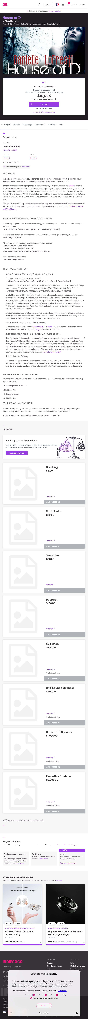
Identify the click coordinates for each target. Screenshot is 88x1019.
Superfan (52, 643)
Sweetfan (52, 555)
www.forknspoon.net (52, 352)
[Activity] (68, 4)
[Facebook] (4, 972)
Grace (49, 327)
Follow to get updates (68, 863)
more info (6, 150)
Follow (44, 104)
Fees (72, 963)
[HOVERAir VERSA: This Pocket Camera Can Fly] (22, 904)
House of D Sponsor (59, 732)
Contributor (54, 511)
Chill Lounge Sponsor (60, 688)
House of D (12, 17)
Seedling (52, 467)
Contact (49, 963)
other (33, 158)
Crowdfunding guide (72, 845)
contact (14, 150)
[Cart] (62, 4)
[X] (7, 972)
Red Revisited (37, 327)
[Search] (39, 4)
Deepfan (52, 599)
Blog (48, 969)
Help (58, 845)
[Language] (57, 4)
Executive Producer (59, 776)
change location (55, 11)
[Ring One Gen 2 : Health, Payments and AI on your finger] (65, 904)
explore (59, 880)
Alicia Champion (12, 21)
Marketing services (77, 966)
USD (46, 4)
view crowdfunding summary (44, 112)
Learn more (19, 863)
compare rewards (16, 453)
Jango (71, 186)
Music (6, 158)
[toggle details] (42, 944)
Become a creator (77, 969)
